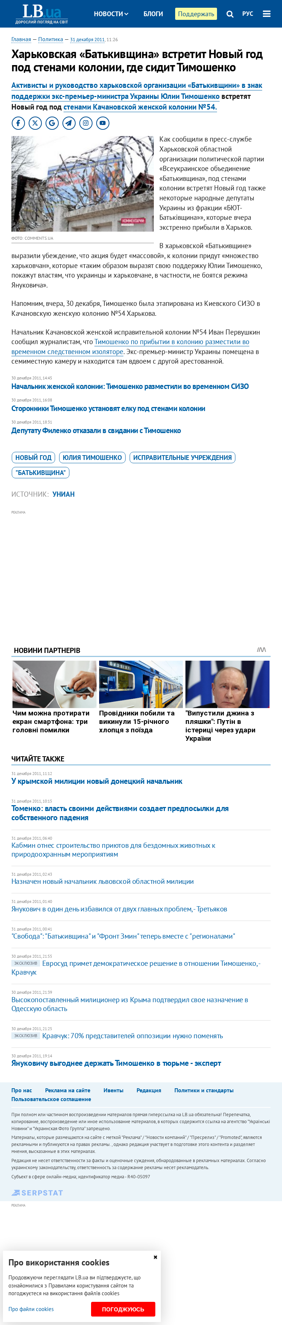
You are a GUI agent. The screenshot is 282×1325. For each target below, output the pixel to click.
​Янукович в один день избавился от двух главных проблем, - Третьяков (119, 909)
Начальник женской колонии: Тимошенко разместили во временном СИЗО (130, 386)
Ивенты (113, 1090)
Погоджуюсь (123, 1309)
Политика (50, 39)
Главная (21, 39)
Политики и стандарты (204, 1090)
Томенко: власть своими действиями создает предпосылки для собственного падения (120, 812)
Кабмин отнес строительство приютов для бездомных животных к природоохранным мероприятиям (113, 849)
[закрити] (155, 1257)
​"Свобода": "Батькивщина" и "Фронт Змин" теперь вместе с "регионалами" (123, 936)
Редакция (149, 1090)
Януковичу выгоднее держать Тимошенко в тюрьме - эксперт (116, 1063)
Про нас (21, 1090)
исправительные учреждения (182, 457)
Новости (108, 14)
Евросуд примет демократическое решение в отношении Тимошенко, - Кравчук (135, 967)
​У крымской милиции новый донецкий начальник (96, 781)
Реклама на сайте (67, 1090)
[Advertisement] (141, 568)
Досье (148, 41)
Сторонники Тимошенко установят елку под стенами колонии (108, 408)
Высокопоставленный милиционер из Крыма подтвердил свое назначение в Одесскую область (129, 1004)
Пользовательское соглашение (51, 1099)
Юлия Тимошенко (92, 457)
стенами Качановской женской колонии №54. (140, 107)
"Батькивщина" (40, 472)
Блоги (153, 14)
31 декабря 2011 (87, 39)
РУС (247, 14)
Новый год (33, 457)
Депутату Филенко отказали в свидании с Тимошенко (96, 430)
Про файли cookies (31, 1309)
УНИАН (64, 494)
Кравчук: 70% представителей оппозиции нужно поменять (118, 1035)
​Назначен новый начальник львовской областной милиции (102, 881)
